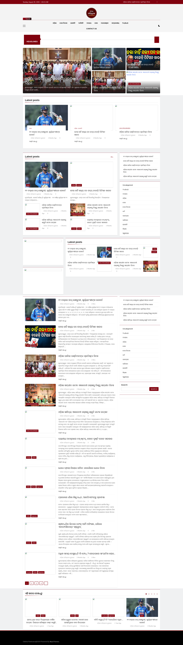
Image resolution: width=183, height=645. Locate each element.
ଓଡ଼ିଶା (54, 23)
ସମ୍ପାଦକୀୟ (115, 23)
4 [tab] (154, 593)
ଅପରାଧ (89, 23)
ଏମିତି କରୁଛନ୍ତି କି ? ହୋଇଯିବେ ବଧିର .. (108, 619)
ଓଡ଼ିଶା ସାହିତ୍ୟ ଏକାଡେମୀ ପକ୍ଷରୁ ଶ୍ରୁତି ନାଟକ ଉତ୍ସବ (140, 176)
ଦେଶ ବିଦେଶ (63, 23)
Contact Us (91, 29)
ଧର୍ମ (124, 211)
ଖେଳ (96, 23)
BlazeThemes (54, 641)
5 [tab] (157, 593)
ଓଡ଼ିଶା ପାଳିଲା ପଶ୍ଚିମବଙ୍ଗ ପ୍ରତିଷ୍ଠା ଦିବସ (135, 132)
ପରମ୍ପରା (126, 216)
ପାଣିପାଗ (125, 220)
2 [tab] (148, 593)
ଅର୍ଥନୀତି (80, 23)
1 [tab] (146, 593)
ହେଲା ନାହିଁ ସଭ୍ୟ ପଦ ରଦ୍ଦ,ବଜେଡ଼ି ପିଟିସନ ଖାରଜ (90, 190)
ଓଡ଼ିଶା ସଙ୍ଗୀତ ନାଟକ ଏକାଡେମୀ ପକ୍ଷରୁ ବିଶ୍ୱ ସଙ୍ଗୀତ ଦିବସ (130, 2)
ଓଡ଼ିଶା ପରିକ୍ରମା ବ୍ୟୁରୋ (38, 138)
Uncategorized (31, 74)
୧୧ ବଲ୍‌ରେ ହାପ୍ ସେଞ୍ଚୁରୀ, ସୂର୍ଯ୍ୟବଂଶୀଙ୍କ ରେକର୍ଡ (45, 190)
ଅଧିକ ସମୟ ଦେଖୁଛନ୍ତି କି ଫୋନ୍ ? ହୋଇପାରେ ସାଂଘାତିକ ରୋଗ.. (86, 553)
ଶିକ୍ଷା (124, 229)
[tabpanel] (41, 612)
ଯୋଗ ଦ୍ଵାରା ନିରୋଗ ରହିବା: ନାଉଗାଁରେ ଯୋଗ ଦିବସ (81, 468)
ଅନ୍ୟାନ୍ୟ (125, 23)
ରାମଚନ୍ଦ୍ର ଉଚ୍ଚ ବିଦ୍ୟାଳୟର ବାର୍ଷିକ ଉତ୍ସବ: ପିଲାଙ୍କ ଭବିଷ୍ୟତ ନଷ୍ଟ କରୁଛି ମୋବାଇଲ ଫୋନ (40, 622)
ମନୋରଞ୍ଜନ (104, 23)
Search (124, 385)
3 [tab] (151, 593)
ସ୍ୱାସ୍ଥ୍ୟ (126, 233)
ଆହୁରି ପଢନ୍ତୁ (33, 141)
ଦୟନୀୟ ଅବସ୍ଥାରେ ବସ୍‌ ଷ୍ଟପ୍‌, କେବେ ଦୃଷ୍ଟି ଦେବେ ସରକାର (85, 438)
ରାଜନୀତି (72, 23)
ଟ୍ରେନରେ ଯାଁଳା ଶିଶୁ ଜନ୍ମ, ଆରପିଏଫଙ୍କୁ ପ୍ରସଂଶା (81, 497)
